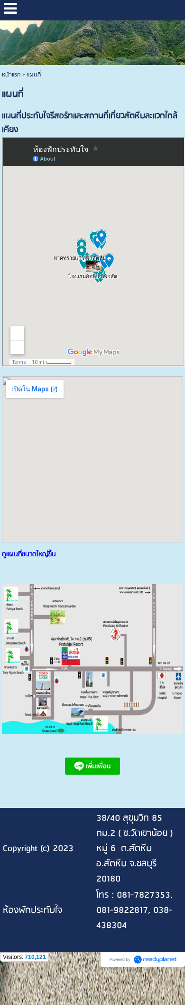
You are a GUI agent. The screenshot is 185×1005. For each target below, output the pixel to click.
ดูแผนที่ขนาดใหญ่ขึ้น (29, 554)
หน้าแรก (11, 75)
